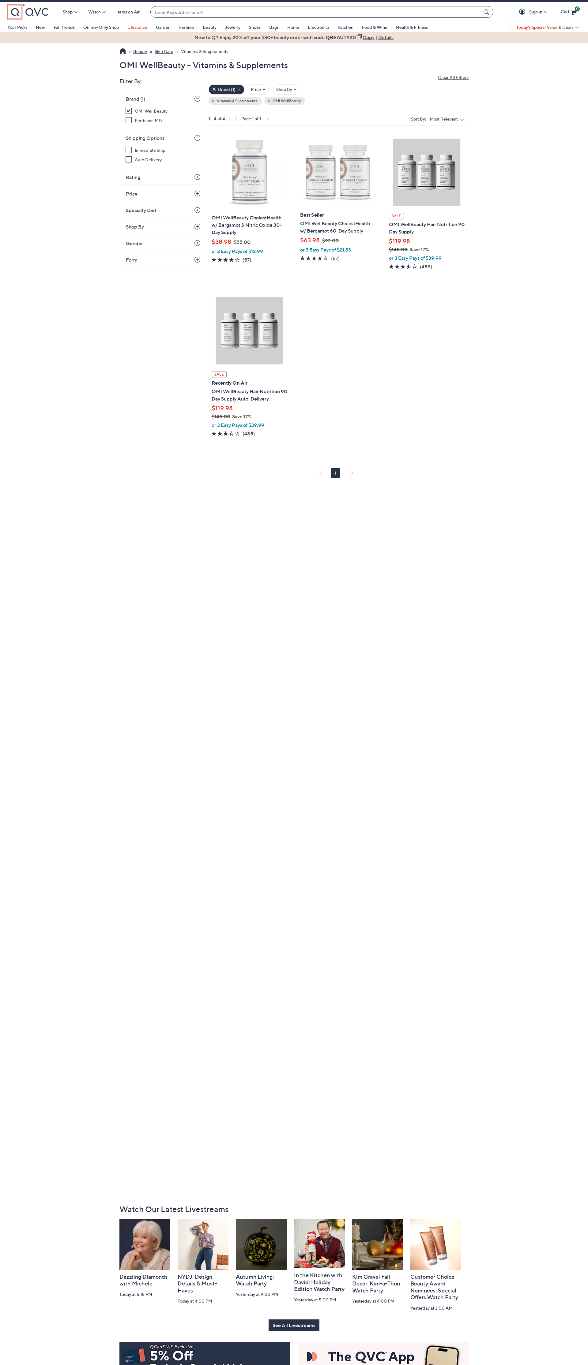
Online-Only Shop (101, 27)
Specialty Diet (141, 210)
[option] (294, 37)
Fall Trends (64, 27)
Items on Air (128, 11)
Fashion (186, 27)
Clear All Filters (453, 77)
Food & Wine (374, 27)
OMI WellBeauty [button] (286, 101)
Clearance (137, 27)
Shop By (135, 227)
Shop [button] (68, 11)
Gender (134, 243)
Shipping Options (145, 138)
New (40, 27)
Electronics (319, 27)
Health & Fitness (412, 27)
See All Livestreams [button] (294, 1325)
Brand (135, 99)
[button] (523, 12)
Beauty (210, 27)
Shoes (255, 27)
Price (132, 194)
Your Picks (17, 27)
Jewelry (232, 27)
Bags (274, 27)
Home (293, 27)
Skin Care (164, 51)
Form (132, 260)
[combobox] (316, 12)
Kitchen (345, 27)
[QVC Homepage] (123, 51)
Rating (133, 177)
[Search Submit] (487, 11)
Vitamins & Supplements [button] (236, 101)
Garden (163, 27)
